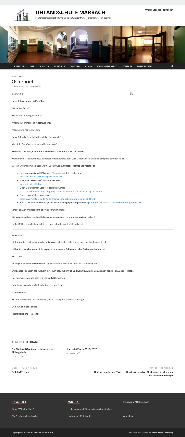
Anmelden (128, 416)
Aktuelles (19, 66)
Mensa (88, 66)
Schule (43, 66)
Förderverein (144, 66)
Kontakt (127, 66)
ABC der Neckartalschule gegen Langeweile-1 (42, 176)
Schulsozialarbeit (107, 66)
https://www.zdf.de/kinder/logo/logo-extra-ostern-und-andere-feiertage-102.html (61, 191)
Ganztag (75, 66)
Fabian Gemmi (34, 86)
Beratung (59, 66)
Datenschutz (142, 401)
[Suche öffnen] (172, 66)
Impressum (128, 401)
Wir (32, 66)
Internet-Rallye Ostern (31, 183)
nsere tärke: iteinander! (159, 9)
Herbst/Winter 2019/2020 (82, 349)
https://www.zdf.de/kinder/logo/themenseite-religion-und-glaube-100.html (57, 198)
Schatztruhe (17, 77)
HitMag (169, 432)
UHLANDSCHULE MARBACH (70, 12)
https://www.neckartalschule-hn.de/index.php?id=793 (113, 202)
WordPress (157, 432)
